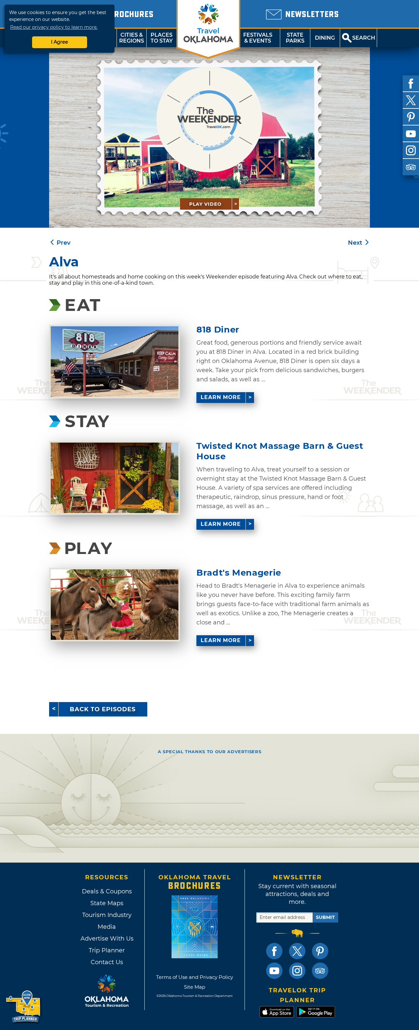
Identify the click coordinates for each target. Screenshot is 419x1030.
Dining (325, 38)
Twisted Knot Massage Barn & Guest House (279, 451)
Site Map (194, 987)
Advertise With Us (107, 938)
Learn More (221, 397)
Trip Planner (107, 950)
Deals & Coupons (107, 891)
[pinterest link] (320, 951)
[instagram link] (297, 971)
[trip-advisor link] (320, 971)
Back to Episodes (103, 709)
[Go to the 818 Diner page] (114, 361)
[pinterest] (411, 117)
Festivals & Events (257, 38)
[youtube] (411, 133)
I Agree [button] (59, 42)
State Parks (295, 38)
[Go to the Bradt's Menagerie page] (114, 604)
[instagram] (411, 150)
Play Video (205, 204)
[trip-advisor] (411, 167)
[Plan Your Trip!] (24, 1007)
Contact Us (107, 962)
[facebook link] (274, 951)
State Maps (106, 903)
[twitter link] (297, 951)
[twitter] (411, 100)
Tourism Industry (107, 915)
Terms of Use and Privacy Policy (194, 977)
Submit (325, 917)
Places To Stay (162, 38)
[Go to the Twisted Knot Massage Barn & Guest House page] (114, 478)
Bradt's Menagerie (238, 573)
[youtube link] (274, 971)
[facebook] (411, 83)
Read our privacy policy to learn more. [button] (54, 27)
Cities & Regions (131, 38)
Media (107, 926)
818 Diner (217, 330)
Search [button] (363, 38)
